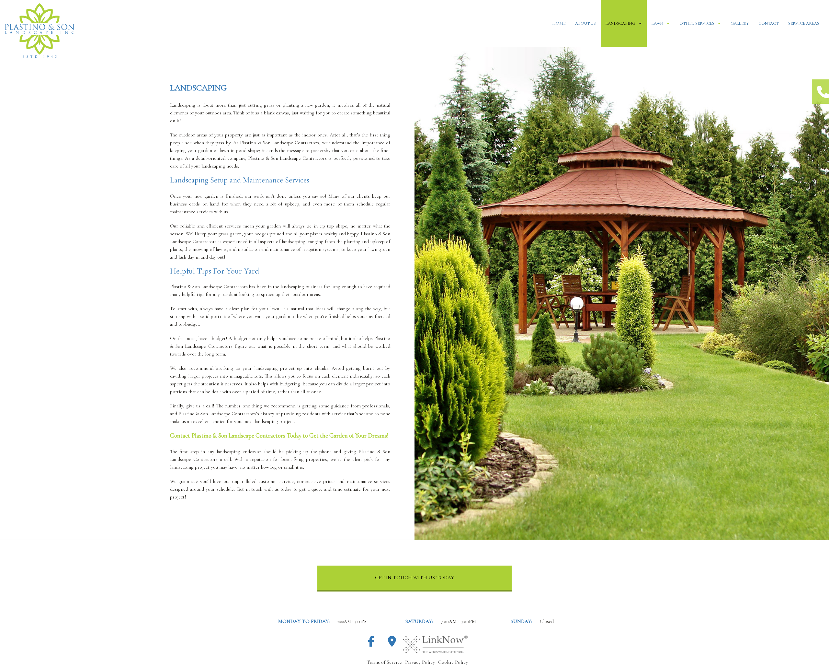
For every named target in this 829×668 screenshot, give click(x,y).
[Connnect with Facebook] (371, 643)
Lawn (657, 23)
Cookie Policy (453, 662)
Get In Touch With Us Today (414, 577)
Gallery (740, 23)
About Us (585, 23)
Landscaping (620, 23)
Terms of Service (384, 662)
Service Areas (803, 23)
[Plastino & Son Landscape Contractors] (138, 30)
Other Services (696, 23)
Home (558, 23)
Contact (768, 23)
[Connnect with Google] (392, 643)
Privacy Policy (420, 662)
